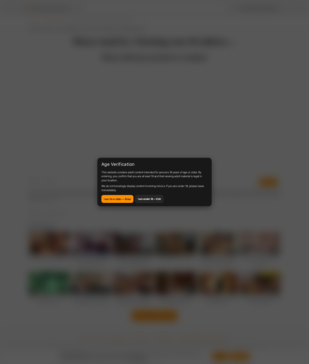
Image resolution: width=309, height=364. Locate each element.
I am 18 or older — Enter (117, 199)
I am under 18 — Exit (149, 198)
